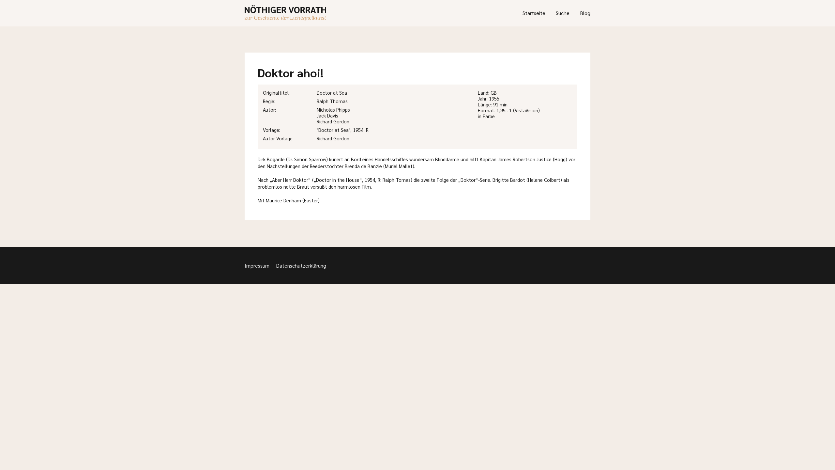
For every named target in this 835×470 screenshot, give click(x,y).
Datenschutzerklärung (301, 265)
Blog (585, 12)
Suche (562, 12)
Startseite (534, 12)
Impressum (257, 265)
